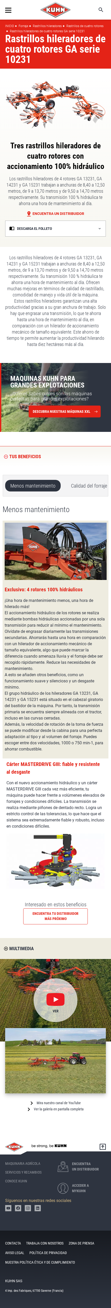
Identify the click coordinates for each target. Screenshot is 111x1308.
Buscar (97, 10)
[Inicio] (55, 10)
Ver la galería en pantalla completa (59, 1109)
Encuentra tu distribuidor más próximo (55, 916)
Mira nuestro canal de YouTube (59, 1103)
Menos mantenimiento (33, 486)
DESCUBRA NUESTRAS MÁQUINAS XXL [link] (61, 411)
